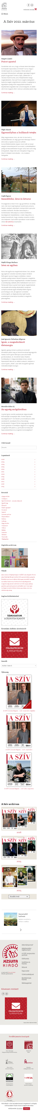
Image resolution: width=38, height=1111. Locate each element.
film (11, 577)
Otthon (4, 528)
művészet (16, 584)
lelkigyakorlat (27, 581)
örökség (10, 590)
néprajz (26, 584)
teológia (3, 588)
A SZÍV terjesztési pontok (28, 954)
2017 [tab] (2, 481)
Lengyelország (5, 584)
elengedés (29, 575)
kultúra (16, 581)
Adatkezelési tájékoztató (26, 949)
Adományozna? (27, 945)
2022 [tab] (2, 469)
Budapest (16, 575)
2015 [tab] (2, 486)
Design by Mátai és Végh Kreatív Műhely (30, 1022)
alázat (2, 575)
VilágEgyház (5, 539)
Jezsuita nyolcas (6, 514)
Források (4, 510)
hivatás (3, 579)
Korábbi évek (14, 897)
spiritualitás (20, 586)
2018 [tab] (2, 479)
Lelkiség (4, 521)
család (21, 575)
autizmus (6, 575)
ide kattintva (9, 222)
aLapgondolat (5, 496)
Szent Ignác (29, 586)
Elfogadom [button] (26, 1108)
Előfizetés (25, 959)
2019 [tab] (2, 477)
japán (22, 579)
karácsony (11, 581)
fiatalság (7, 577)
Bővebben (19, 1108)
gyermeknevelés (16, 577)
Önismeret (5, 525)
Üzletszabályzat (28, 974)
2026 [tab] (2, 459)
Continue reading (8, 93)
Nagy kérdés (5, 523)
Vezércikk (4, 537)
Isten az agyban (9, 265)
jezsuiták (26, 579)
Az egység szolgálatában (14, 409)
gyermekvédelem (26, 577)
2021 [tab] (2, 472)
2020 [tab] (3, 474)
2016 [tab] (2, 484)
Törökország (20, 588)
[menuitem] (19, 896)
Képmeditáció (5, 516)
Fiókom (26, 9)
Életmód (4, 505)
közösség (21, 581)
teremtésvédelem (11, 588)
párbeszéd (9, 586)
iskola (19, 579)
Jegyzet (4, 512)
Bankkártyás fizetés (26, 979)
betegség (11, 575)
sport (25, 586)
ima (11, 579)
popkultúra (4, 586)
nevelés (22, 584)
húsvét (8, 579)
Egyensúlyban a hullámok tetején (18, 132)
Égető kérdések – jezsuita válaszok (12, 501)
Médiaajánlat (27, 983)
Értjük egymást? (6, 507)
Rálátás (4, 530)
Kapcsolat (25, 971)
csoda (25, 575)
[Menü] (2, 14)
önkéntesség (4, 590)
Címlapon (4, 498)
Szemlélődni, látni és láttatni (16, 199)
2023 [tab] (2, 467)
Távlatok (4, 534)
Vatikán (25, 588)
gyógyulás (32, 577)
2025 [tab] (2, 462)
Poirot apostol (8, 61)
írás (31, 588)
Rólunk (24, 967)
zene (28, 588)
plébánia (31, 584)
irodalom (14, 579)
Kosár (33, 9)
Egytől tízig (5, 503)
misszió (12, 584)
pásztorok (14, 586)
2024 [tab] (2, 464)
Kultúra (4, 519)
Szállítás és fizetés (26, 963)
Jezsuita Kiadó (4, 6)
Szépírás (4, 532)
